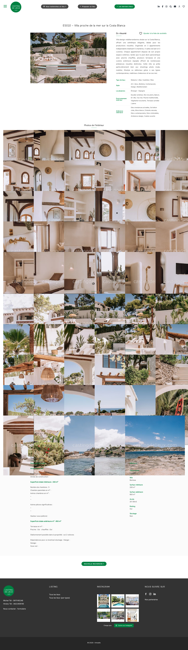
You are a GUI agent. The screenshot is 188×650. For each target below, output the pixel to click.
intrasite (98, 643)
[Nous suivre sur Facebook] (161, 6)
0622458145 (18, 604)
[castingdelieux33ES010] (68, 58)
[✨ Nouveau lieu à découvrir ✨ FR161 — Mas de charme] (117, 615)
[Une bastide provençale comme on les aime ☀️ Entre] (103, 615)
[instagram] (150, 594)
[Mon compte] (178, 6)
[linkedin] (155, 594)
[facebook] (146, 594)
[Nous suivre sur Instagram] (165, 6)
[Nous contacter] (174, 6)
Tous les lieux (54, 594)
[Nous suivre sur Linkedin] (158, 6)
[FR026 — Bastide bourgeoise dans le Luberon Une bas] (103, 600)
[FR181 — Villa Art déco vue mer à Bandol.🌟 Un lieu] (132, 600)
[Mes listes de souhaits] (182, 6)
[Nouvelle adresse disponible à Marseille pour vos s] (117, 600)
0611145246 (18, 600)
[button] (169, 6)
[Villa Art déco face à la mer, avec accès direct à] (132, 615)
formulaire (21, 609)
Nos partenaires (151, 599)
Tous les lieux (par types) (59, 598)
